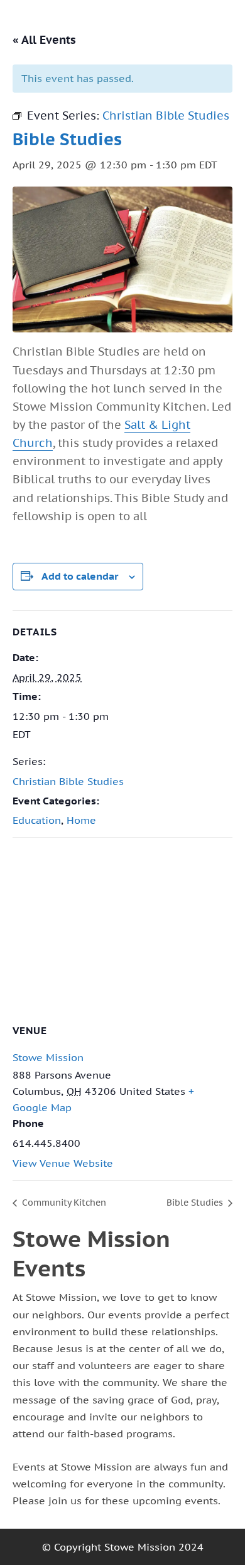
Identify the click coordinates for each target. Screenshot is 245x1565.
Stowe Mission (48, 1057)
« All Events (44, 40)
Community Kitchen (62, 1202)
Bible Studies (196, 1202)
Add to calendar (80, 576)
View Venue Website (63, 1163)
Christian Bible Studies (68, 781)
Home (81, 820)
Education (37, 820)
